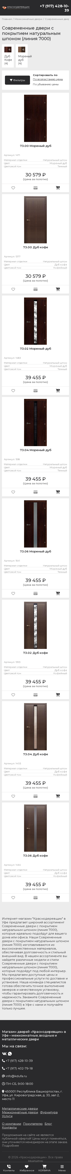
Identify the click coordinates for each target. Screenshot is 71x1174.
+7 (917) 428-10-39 (54, 8)
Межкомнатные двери (20, 1112)
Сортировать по (45, 75)
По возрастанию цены (48, 79)
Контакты (9, 1127)
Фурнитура (49, 1112)
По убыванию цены (46, 84)
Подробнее (10, 1145)
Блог (48, 1124)
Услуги (7, 1116)
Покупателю (33, 1124)
